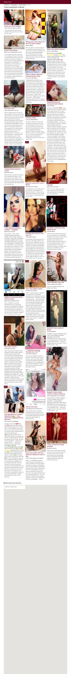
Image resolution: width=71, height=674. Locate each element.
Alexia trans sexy (31, 407)
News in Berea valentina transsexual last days (34, 75)
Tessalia (50, 185)
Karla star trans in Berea (12, 26)
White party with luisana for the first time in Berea (35, 42)
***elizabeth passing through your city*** (33, 351)
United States (14, 4)
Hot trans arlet (9, 108)
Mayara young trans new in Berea (35, 184)
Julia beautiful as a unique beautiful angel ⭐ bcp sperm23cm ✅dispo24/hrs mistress (13, 416)
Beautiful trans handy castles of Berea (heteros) (56, 393)
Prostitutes (6, 4)
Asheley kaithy (31, 118)
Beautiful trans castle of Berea (55, 329)
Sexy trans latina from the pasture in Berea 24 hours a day (35, 454)
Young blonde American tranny (12, 170)
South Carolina (22, 4)
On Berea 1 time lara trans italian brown (56, 228)
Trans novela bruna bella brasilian (55, 445)
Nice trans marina (10, 347)
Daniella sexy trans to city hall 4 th (35, 234)
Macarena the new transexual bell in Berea (55, 103)
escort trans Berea (10, 50)
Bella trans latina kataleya (56, 49)
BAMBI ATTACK (7, 2)
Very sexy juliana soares (34, 289)
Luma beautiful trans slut (55, 282)
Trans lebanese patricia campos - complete (12, 229)
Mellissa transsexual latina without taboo (13, 298)
